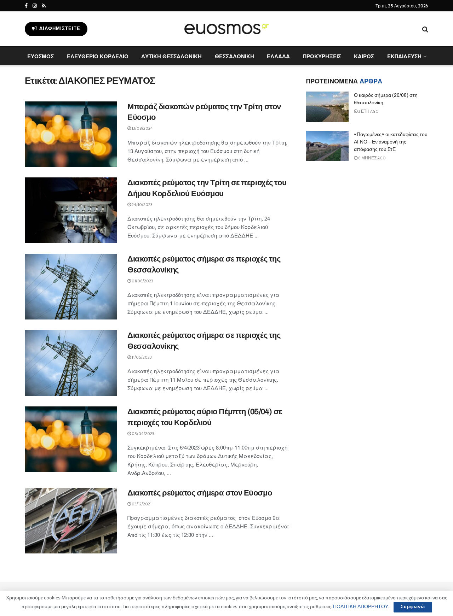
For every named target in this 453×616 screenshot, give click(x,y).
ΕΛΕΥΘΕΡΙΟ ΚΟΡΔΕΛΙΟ (97, 56)
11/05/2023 (141, 357)
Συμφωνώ (413, 607)
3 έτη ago (368, 111)
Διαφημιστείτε (59, 29)
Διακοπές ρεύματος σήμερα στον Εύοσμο (199, 493)
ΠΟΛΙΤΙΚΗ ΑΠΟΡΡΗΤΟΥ (360, 607)
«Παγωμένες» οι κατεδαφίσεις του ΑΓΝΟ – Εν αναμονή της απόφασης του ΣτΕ (391, 142)
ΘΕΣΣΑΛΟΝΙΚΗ (234, 56)
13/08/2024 (142, 128)
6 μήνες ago (371, 158)
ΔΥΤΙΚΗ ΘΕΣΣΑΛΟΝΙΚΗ (171, 56)
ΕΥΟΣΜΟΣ (40, 56)
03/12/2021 (141, 504)
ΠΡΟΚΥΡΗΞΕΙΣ (322, 56)
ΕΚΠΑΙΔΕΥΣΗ (404, 56)
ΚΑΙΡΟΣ (364, 56)
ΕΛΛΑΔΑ (278, 56)
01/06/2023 (142, 281)
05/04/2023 (142, 433)
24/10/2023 (142, 204)
